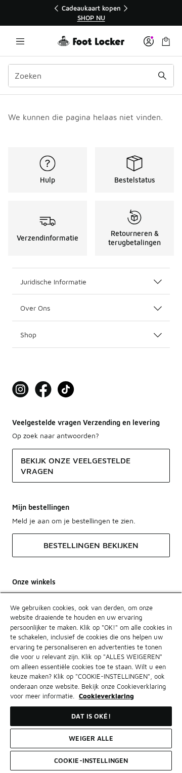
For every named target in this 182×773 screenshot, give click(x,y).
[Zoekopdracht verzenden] (162, 76)
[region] (91, 13)
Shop (28, 334)
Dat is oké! (90, 716)
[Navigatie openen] (20, 41)
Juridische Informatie (53, 281)
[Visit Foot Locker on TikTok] (66, 389)
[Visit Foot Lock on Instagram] (20, 389)
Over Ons (35, 308)
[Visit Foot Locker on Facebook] (43, 389)
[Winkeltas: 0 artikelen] (166, 41)
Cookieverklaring (106, 696)
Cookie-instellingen (91, 760)
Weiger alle (91, 738)
